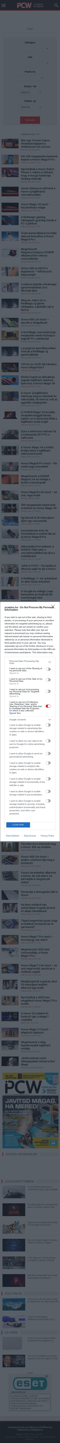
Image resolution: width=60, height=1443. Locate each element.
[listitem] (30, 662)
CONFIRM (18, 825)
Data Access (30, 835)
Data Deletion (12, 835)
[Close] (54, 607)
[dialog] (30, 721)
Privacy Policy (47, 835)
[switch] (48, 669)
